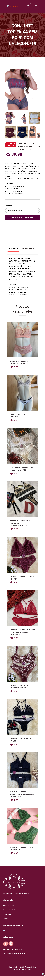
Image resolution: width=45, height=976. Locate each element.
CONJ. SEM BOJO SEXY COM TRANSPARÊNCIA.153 (21, 468)
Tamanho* (9, 205)
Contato (5, 919)
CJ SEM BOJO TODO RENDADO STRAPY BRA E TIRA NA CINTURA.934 (22, 632)
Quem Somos (7, 914)
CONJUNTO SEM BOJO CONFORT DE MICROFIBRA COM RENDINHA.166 (22, 794)
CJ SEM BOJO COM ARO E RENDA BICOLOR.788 (20, 686)
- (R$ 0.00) (30, 6)
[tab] (10, 117)
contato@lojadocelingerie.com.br (14, 953)
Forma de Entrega (9, 905)
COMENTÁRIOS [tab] (28, 249)
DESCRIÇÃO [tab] (13, 249)
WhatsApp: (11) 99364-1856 (12, 949)
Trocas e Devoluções (10, 910)
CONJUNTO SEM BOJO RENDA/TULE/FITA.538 (18, 362)
